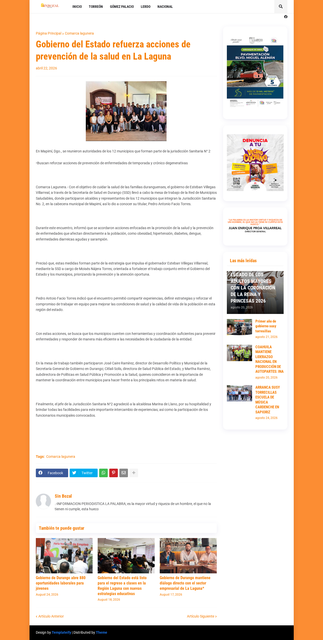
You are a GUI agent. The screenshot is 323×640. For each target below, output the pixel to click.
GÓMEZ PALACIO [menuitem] (122, 7)
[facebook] (285, 16)
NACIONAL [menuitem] (165, 7)
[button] (280, 6)
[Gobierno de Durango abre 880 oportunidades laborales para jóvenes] (64, 555)
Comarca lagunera (79, 33)
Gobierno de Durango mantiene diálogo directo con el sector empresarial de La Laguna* (185, 583)
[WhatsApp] (103, 473)
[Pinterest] (113, 473)
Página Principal (48, 33)
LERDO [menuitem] (145, 7)
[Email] (123, 473)
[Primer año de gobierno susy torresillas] (239, 327)
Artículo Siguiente (200, 616)
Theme (101, 632)
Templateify (61, 632)
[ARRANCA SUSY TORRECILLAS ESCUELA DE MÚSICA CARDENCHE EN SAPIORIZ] (239, 393)
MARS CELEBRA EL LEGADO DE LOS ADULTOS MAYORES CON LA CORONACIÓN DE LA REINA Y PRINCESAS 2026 (253, 284)
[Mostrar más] (133, 473)
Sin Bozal (63, 496)
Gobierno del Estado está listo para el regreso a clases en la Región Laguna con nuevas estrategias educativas (122, 585)
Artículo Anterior (51, 616)
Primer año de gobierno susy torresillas (265, 326)
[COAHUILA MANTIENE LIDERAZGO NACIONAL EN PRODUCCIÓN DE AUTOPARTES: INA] (239, 353)
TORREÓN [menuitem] (96, 7)
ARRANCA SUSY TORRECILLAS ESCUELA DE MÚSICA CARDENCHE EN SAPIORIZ (267, 399)
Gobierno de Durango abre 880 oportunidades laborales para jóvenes (61, 583)
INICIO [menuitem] (77, 7)
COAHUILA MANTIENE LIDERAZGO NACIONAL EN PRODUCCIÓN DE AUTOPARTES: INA (269, 359)
